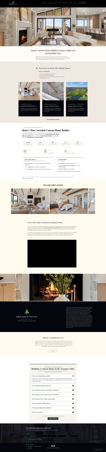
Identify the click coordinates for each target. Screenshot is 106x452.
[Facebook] (52, 446)
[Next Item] (93, 201)
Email (28, 433)
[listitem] (29, 99)
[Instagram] (54, 446)
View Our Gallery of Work (53, 185)
